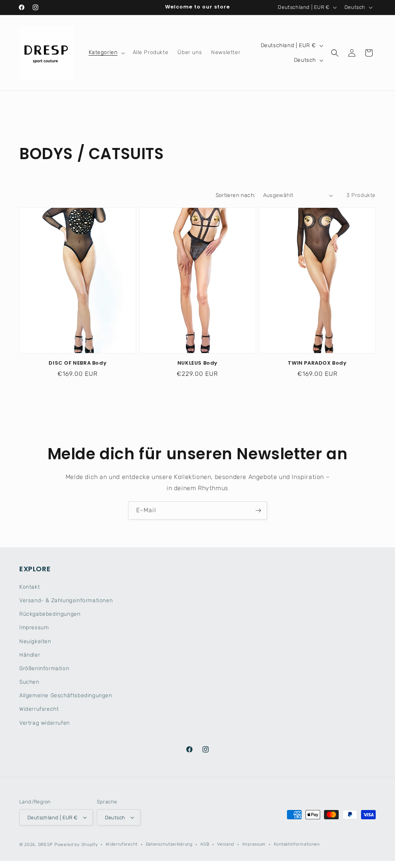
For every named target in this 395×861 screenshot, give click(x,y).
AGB (204, 844)
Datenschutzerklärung (169, 844)
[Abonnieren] (258, 510)
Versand (225, 844)
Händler (29, 655)
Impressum (34, 627)
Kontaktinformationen (297, 844)
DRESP (45, 844)
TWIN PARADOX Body (317, 363)
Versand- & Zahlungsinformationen (66, 600)
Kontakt (29, 587)
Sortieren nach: (235, 195)
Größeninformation (44, 668)
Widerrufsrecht (39, 709)
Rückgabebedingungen (49, 614)
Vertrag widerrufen (44, 723)
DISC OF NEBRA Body (77, 363)
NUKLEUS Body (197, 363)
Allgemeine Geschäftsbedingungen (65, 695)
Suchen (29, 682)
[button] (106, 52)
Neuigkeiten (35, 641)
